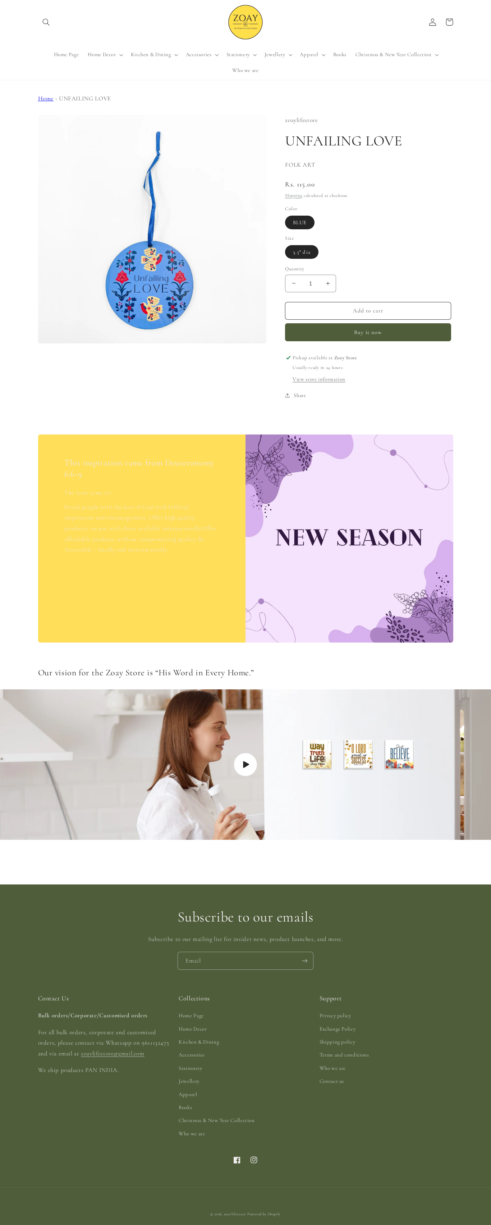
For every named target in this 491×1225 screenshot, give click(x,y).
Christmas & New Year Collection (217, 1120)
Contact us (332, 1081)
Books (185, 1107)
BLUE (300, 222)
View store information (319, 378)
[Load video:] (245, 764)
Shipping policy (337, 1042)
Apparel (188, 1094)
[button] (46, 22)
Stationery (190, 1068)
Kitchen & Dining (199, 1042)
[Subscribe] (305, 960)
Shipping (293, 195)
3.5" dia (301, 251)
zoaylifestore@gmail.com (112, 1053)
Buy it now (368, 331)
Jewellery (189, 1081)
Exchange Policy (337, 1029)
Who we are (192, 1133)
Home (46, 98)
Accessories (192, 1054)
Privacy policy (335, 1015)
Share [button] (300, 395)
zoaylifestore (235, 1214)
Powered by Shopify (264, 1214)
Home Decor (193, 1029)
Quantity (294, 268)
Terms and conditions (344, 1054)
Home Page (191, 1015)
